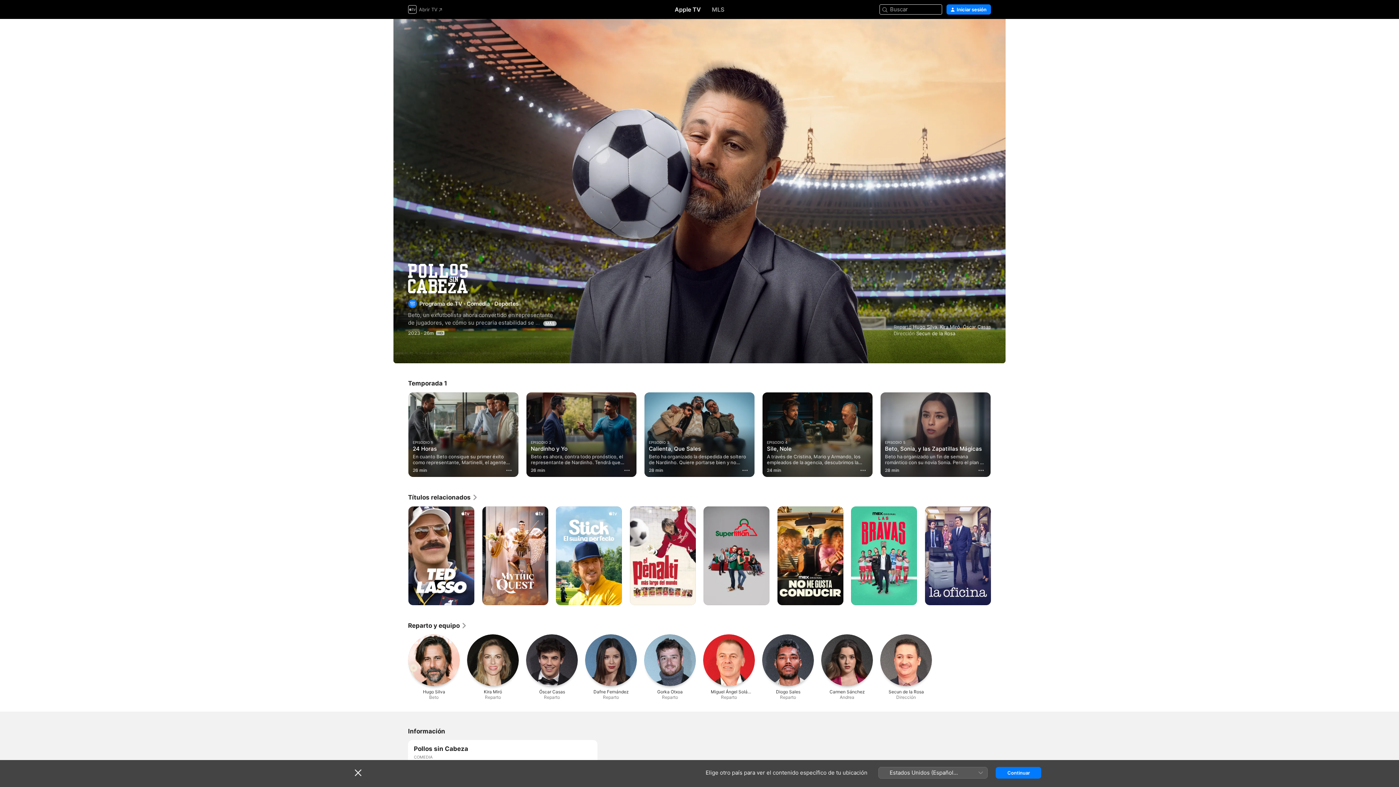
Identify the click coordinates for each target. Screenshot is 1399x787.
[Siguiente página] (998, 434)
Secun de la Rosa (935, 333)
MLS (718, 9)
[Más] (509, 470)
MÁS (549, 323)
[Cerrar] (358, 773)
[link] (443, 497)
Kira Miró (950, 327)
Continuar (1018, 773)
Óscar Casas (977, 327)
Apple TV (688, 9)
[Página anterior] (401, 434)
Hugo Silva (925, 327)
